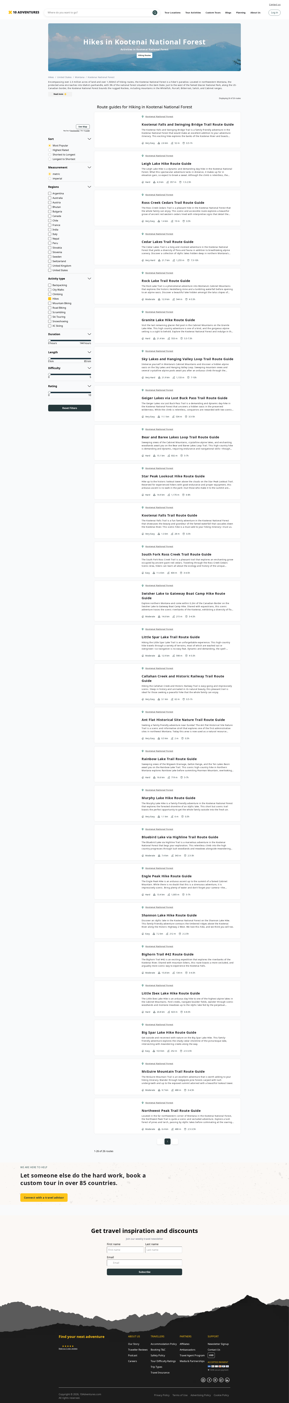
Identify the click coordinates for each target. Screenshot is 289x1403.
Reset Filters (69, 408)
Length (53, 352)
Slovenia (57, 252)
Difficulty (54, 368)
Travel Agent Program (192, 1355)
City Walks (58, 289)
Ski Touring (59, 316)
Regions (53, 187)
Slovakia (57, 247)
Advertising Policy (201, 1395)
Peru (55, 243)
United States (64, 77)
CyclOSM (87, 131)
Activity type (56, 278)
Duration (54, 334)
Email (110, 1257)
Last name (151, 1244)
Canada (57, 216)
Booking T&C (158, 1349)
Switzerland (59, 261)
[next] (205, 55)
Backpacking (60, 285)
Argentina (58, 193)
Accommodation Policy (164, 1344)
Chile (55, 220)
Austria (57, 202)
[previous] (84, 55)
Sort (51, 139)
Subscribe (144, 1272)
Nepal (56, 238)
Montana (80, 77)
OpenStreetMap (74, 131)
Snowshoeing (60, 321)
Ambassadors (187, 1349)
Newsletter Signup (218, 1344)
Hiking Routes (144, 55)
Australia (58, 197)
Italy (55, 234)
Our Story (133, 1344)
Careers (132, 1361)
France (56, 225)
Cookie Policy (221, 1395)
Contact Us (214, 1349)
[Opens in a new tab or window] (203, 1380)
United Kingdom (62, 265)
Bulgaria (57, 211)
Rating (52, 386)
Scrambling (59, 312)
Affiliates (185, 1344)
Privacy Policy (161, 1395)
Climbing (58, 294)
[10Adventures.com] (23, 12)
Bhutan (57, 206)
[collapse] (89, 138)
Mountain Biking (62, 303)
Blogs (228, 12)
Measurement (57, 167)
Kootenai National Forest (101, 77)
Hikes (51, 77)
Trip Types (156, 1367)
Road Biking (59, 307)
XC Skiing (58, 325)
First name (113, 1244)
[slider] (49, 340)
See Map (82, 126)
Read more (58, 94)
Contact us (275, 4)
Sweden (57, 256)
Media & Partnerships (192, 1361)
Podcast (132, 1355)
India (55, 229)
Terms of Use (180, 1395)
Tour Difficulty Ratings (163, 1361)
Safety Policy (158, 1355)
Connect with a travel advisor (44, 1197)
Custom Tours (213, 12)
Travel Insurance (160, 1372)
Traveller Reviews (138, 1349)
